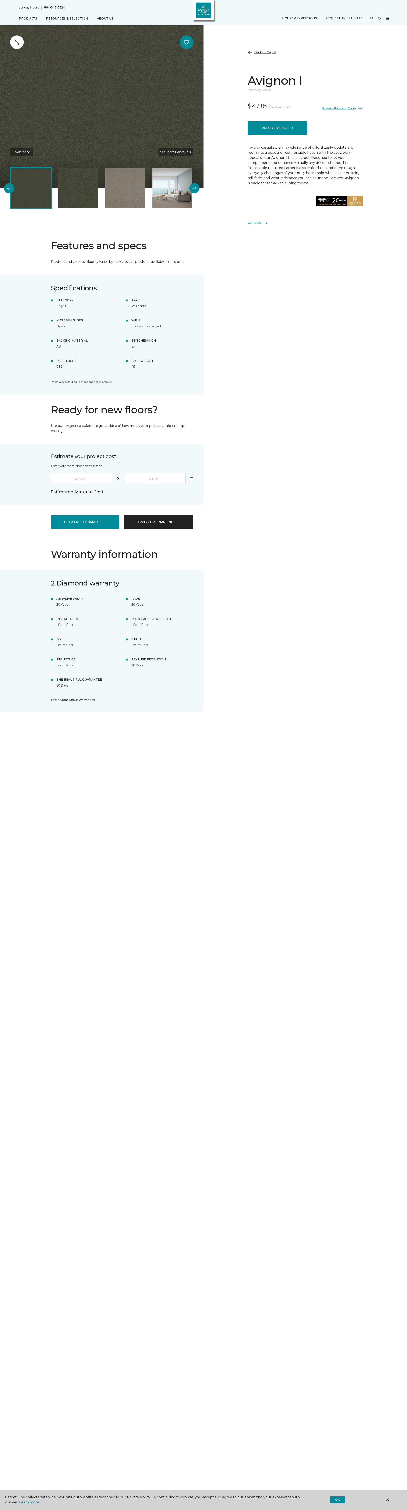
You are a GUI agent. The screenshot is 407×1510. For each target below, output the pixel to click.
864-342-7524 (54, 8)
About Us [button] (105, 18)
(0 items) (387, 18)
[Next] (194, 188)
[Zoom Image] (17, 42)
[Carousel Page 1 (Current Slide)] (31, 188)
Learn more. (29, 1502)
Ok (337, 1500)
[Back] (9, 188)
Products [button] (28, 18)
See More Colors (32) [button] (175, 152)
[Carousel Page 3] (125, 188)
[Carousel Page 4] (172, 188)
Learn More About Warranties (73, 700)
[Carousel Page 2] (78, 188)
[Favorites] (380, 18)
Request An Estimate (344, 18)
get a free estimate (81, 522)
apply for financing (155, 522)
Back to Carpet (265, 52)
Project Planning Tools (339, 108)
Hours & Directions (299, 18)
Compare (254, 223)
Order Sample (274, 128)
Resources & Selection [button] (67, 18)
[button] (372, 18)
